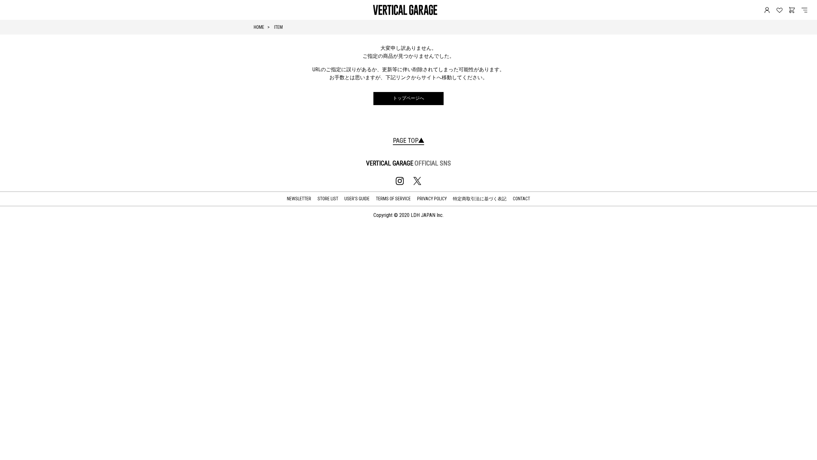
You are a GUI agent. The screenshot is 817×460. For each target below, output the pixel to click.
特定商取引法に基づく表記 (479, 198)
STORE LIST (328, 198)
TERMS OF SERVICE (393, 198)
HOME (259, 27)
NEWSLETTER (299, 198)
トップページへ (408, 98)
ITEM (278, 27)
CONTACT (521, 198)
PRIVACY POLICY (432, 198)
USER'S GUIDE (357, 198)
